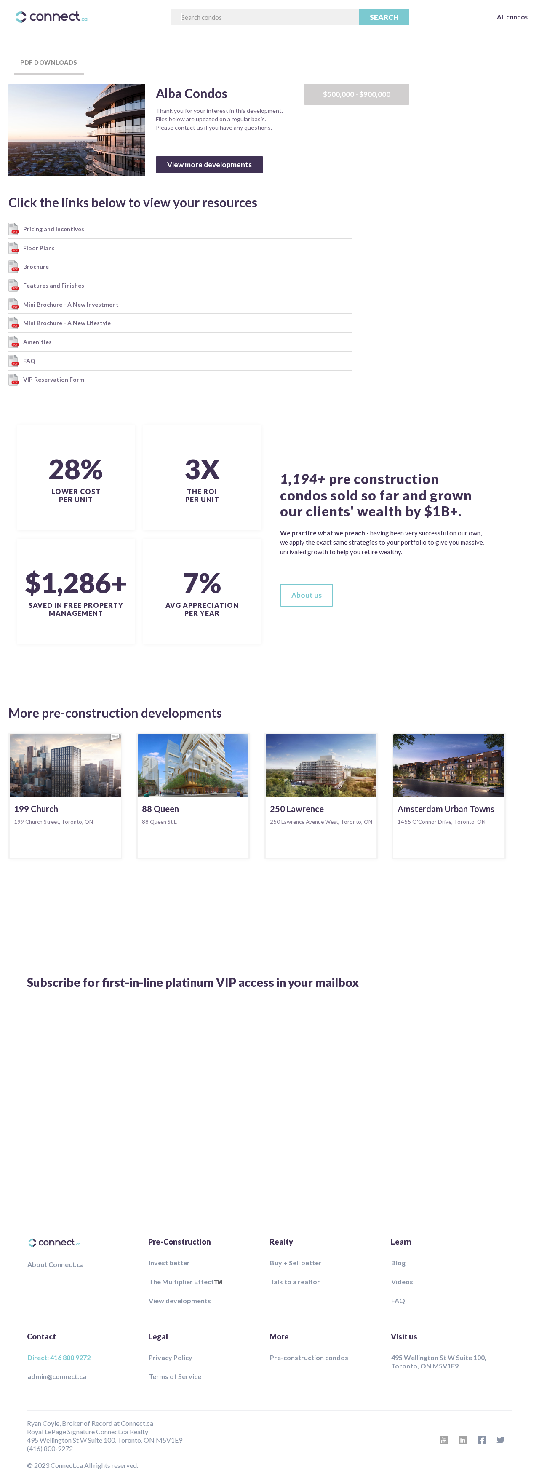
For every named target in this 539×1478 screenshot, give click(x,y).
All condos (512, 17)
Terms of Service (175, 1376)
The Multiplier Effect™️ (185, 1282)
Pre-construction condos (309, 1357)
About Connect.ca (55, 1264)
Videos (402, 1282)
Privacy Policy (170, 1357)
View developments (180, 1300)
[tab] (49, 63)
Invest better (169, 1263)
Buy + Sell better (296, 1263)
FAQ (398, 1300)
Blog (398, 1263)
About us (306, 595)
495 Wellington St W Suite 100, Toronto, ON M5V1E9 (438, 1361)
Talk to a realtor (295, 1282)
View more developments (209, 164)
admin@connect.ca (56, 1376)
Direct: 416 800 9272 (59, 1357)
